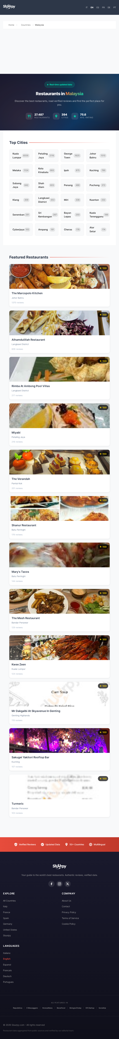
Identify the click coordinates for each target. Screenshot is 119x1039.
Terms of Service (70, 918)
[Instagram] (59, 884)
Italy (5, 906)
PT (114, 7)
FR (103, 7)
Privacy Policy (69, 912)
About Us (66, 900)
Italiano (6, 953)
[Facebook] (51, 884)
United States (10, 929)
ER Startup (90, 1008)
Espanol (7, 964)
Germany (7, 924)
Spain (6, 918)
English (6, 958)
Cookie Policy (68, 924)
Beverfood (61, 1008)
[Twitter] (67, 884)
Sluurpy (7, 935)
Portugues (8, 982)
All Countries (9, 900)
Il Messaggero (32, 1008)
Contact (66, 906)
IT (87, 7)
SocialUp (102, 1008)
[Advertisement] (59, 52)
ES (98, 7)
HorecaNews (47, 1008)
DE (109, 7)
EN (92, 7)
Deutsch (7, 976)
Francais (7, 970)
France (6, 912)
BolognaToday (75, 1008)
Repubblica (17, 1008)
